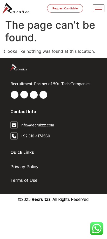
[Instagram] (43, 95)
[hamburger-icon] (98, 8)
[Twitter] (34, 95)
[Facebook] (14, 95)
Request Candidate (65, 8)
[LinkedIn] (24, 94)
